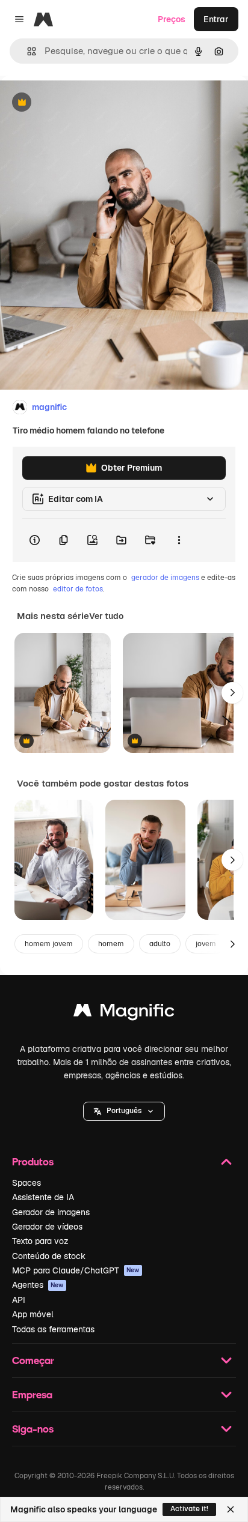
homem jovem (49, 944)
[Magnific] (124, 1013)
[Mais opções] (179, 540)
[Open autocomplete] (26, 51)
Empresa (32, 1394)
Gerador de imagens (51, 1212)
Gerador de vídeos (47, 1226)
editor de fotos (78, 589)
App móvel (33, 1314)
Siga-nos (33, 1428)
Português (124, 1111)
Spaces (26, 1182)
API (18, 1299)
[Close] (230, 1509)
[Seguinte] (232, 693)
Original (77, 103)
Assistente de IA (43, 1197)
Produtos (33, 1161)
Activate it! (189, 1509)
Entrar (216, 19)
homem (111, 944)
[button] (124, 1111)
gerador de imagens (165, 577)
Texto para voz (40, 1241)
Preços (171, 19)
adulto (159, 944)
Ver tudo (106, 616)
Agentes (38, 1284)
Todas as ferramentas (53, 1329)
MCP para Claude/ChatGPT (76, 1270)
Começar (33, 1360)
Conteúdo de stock (48, 1256)
